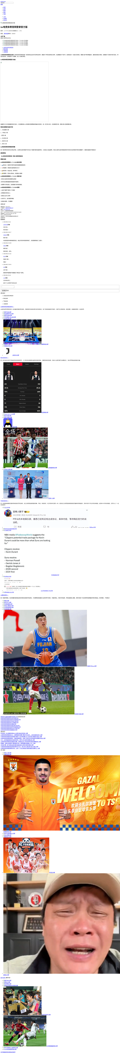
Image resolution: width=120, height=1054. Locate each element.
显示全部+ (3, 977)
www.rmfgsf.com (6, 209)
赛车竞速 (6, 33)
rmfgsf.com (3, 1)
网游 (4, 10)
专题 (4, 14)
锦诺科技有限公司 (9, 207)
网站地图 (8, 1052)
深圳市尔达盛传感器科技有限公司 (9, 716)
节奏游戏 (5, 50)
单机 (4, 12)
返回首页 (13, 1052)
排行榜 (5, 20)
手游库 (5, 18)
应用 (4, 9)
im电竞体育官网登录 (8, 47)
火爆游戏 (5, 52)
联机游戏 (5, 49)
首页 (4, 7)
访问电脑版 (3, 1052)
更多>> (12, 306)
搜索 (2, 4)
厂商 (4, 16)
